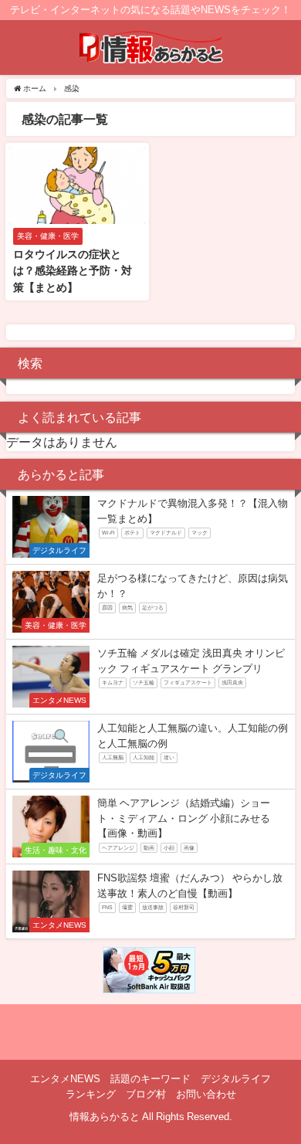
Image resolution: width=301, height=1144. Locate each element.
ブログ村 (146, 1094)
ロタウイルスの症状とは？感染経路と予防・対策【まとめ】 (72, 271)
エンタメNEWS (65, 1079)
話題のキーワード (150, 1079)
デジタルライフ (236, 1079)
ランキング (91, 1094)
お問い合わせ (206, 1094)
